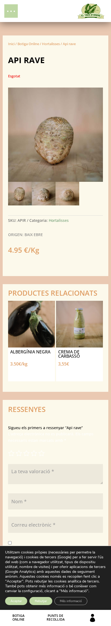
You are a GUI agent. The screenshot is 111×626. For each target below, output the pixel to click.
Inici (11, 43)
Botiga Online (28, 43)
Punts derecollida (56, 617)
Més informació (71, 601)
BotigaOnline (18, 617)
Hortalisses (51, 43)
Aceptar (16, 601)
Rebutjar (41, 601)
